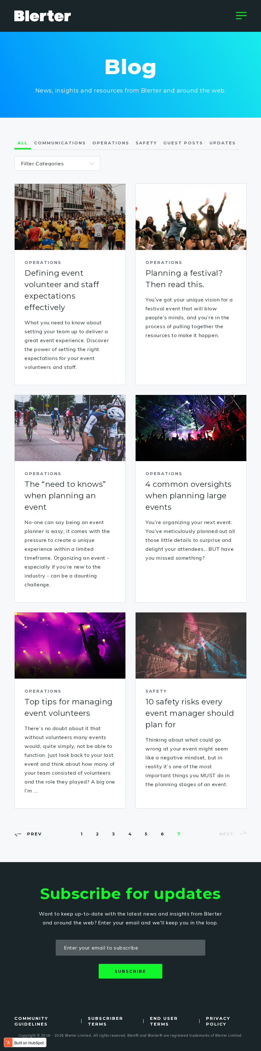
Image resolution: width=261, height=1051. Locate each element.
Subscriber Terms (105, 1021)
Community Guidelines (31, 1021)
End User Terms (164, 1021)
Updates (222, 142)
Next (226, 833)
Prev (34, 833)
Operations (110, 142)
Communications (60, 142)
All (23, 142)
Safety (146, 142)
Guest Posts (183, 142)
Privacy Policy (218, 1021)
